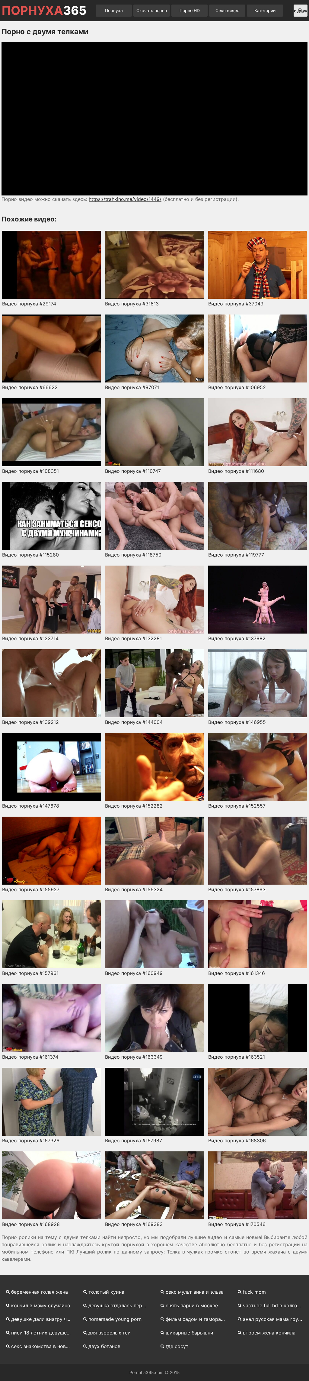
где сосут (177, 1346)
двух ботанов (104, 1346)
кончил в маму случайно (40, 1305)
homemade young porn (115, 1319)
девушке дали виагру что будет (43, 1319)
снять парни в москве (192, 1305)
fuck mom (254, 1292)
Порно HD (190, 10)
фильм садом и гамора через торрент (198, 1319)
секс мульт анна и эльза (195, 1292)
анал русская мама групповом (275, 1319)
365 (44, 10)
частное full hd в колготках (275, 1305)
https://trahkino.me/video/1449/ (125, 199)
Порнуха (114, 10)
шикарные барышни (189, 1333)
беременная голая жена (39, 1292)
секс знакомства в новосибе (43, 1346)
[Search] (300, 11)
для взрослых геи (109, 1333)
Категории (265, 10)
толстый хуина (106, 1292)
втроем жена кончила (269, 1333)
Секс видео (227, 10)
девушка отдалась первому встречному (120, 1305)
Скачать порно (151, 10)
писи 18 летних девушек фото (43, 1333)
